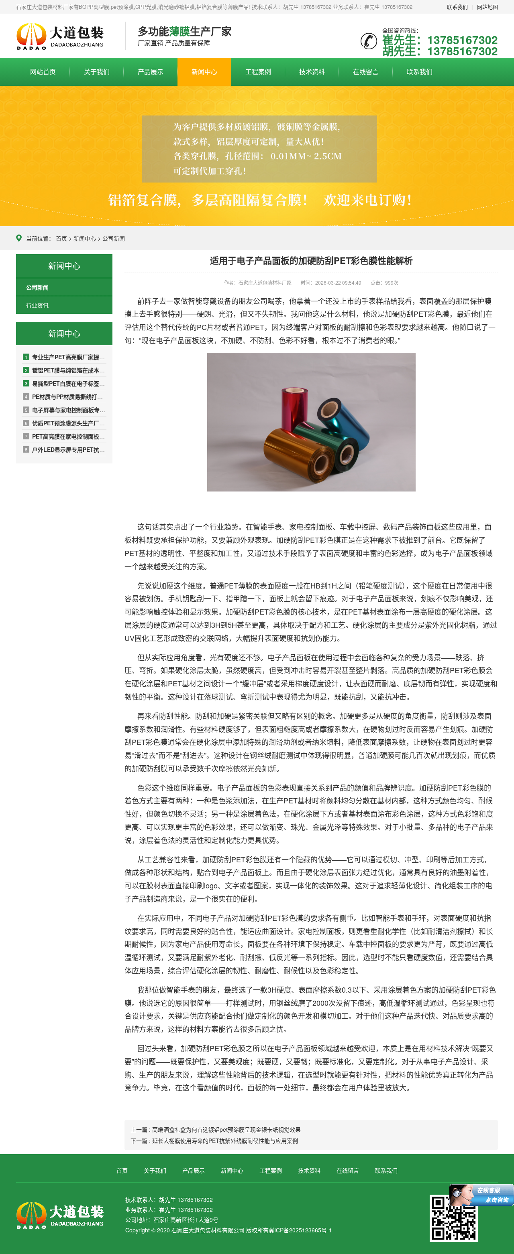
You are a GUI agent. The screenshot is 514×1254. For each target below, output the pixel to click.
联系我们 (457, 6)
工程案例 (258, 71)
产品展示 (150, 71)
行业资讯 (37, 305)
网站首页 (43, 71)
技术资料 (312, 71)
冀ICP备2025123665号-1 (300, 1230)
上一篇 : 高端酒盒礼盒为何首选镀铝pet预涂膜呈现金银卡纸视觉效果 (216, 1129)
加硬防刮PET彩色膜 (417, 313)
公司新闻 (113, 238)
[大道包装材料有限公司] (64, 36)
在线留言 (366, 71)
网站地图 (487, 6)
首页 (61, 238)
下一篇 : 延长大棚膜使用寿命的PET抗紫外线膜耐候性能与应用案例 (214, 1141)
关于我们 (97, 71)
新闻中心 (204, 71)
